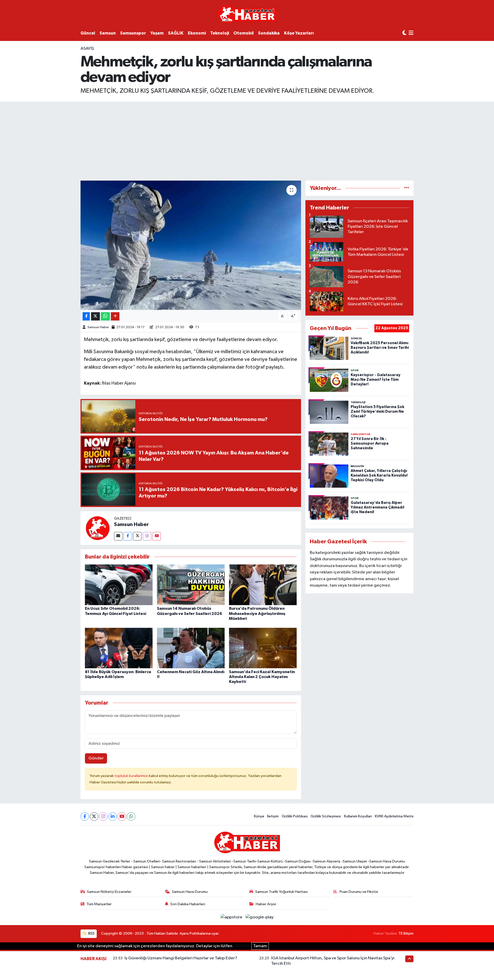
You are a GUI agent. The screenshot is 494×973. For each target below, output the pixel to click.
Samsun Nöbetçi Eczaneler (109, 892)
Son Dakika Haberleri (187, 904)
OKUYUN (242, 946)
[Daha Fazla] (115, 316)
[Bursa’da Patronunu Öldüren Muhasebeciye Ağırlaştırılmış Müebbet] (263, 584)
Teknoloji (219, 33)
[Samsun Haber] (97, 528)
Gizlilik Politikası (295, 816)
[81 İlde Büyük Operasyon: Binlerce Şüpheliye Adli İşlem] (119, 648)
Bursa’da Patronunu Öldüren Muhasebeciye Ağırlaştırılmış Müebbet (257, 613)
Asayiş (87, 48)
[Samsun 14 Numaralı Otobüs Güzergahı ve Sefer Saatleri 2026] (191, 584)
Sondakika (269, 33)
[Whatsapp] (131, 816)
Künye (259, 816)
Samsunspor (133, 33)
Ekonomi (197, 33)
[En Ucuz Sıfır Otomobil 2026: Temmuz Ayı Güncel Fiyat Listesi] (119, 584)
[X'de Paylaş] (95, 316)
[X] (94, 816)
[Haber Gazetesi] (247, 14)
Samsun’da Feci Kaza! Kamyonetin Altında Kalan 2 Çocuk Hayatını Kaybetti (262, 677)
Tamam (260, 946)
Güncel (88, 33)
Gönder (96, 758)
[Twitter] (137, 536)
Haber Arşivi (266, 904)
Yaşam (157, 33)
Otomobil (243, 33)
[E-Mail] (118, 536)
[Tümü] (406, 188)
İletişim (273, 816)
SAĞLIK (175, 33)
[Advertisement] (247, 140)
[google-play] (259, 917)
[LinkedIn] (112, 816)
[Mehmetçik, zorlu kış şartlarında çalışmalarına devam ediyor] (191, 245)
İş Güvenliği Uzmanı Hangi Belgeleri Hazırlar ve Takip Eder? (181, 958)
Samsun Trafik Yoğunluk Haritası (281, 892)
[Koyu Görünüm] (404, 33)
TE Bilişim (406, 933)
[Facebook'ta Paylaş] (86, 316)
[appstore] (231, 917)
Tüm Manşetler (99, 904)
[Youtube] (156, 536)
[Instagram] (147, 536)
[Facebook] (127, 536)
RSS (90, 933)
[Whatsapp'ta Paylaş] (105, 316)
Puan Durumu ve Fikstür (359, 892)
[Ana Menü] (411, 33)
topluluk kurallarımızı (131, 776)
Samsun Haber (98, 327)
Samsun (108, 33)
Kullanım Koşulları (358, 816)
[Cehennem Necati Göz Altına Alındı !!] (191, 648)
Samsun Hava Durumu (190, 892)
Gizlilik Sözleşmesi (326, 816)
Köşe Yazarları (299, 33)
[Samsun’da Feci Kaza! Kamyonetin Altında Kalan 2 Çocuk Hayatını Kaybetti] (263, 648)
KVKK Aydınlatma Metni (394, 816)
